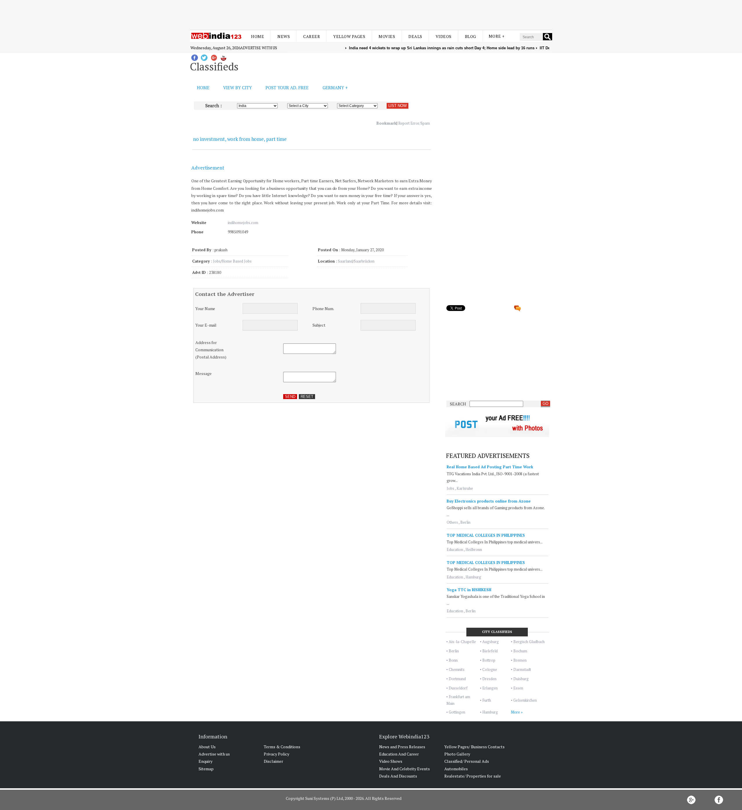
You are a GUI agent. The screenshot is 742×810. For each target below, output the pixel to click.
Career (311, 36)
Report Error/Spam (414, 123)
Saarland (345, 261)
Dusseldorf (458, 688)
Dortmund (457, 678)
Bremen (520, 660)
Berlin (465, 522)
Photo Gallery (457, 754)
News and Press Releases (402, 746)
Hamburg (473, 577)
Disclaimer (273, 761)
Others (452, 522)
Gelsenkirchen (525, 700)
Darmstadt (522, 669)
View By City (237, 87)
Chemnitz (457, 669)
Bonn (453, 660)
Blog (470, 36)
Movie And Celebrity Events (404, 768)
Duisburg (521, 678)
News (283, 36)
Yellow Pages (349, 36)
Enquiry (205, 761)
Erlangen (490, 688)
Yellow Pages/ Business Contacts (474, 746)
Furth (486, 700)
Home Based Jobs (237, 261)
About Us (207, 746)
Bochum (520, 651)
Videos (444, 36)
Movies (387, 36)
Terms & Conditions (282, 746)
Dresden (489, 678)
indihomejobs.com (243, 222)
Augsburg (490, 641)
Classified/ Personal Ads (466, 761)
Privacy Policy (276, 754)
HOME (203, 87)
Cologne (489, 669)
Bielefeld (490, 651)
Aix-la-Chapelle (462, 641)
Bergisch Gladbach (529, 641)
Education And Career (399, 754)
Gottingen (457, 712)
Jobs (217, 261)
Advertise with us (258, 47)
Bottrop (488, 660)
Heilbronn (473, 549)
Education (455, 549)
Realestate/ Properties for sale (472, 776)
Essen (518, 688)
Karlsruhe (465, 488)
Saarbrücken (364, 261)
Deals (415, 36)
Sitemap (206, 768)
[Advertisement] (371, 14)
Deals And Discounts (398, 776)
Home (257, 36)
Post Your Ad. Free (287, 87)
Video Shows (390, 761)
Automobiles (456, 768)
